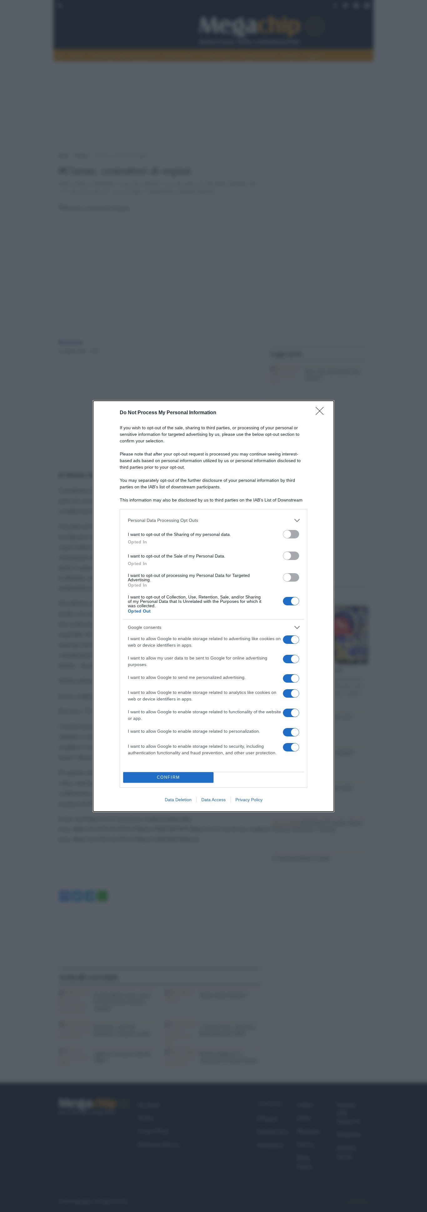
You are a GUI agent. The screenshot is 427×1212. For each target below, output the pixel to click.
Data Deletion (178, 799)
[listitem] (213, 520)
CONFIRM (168, 777)
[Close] (322, 413)
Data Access (213, 799)
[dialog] (213, 606)
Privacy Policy (249, 799)
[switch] (291, 534)
